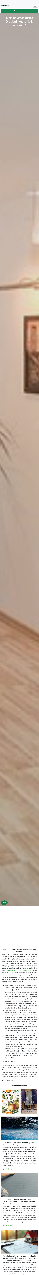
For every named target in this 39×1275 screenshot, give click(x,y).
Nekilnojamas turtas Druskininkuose (19, 970)
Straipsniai (8, 1169)
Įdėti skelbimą (20, 11)
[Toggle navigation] (35, 6)
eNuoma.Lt (7, 6)
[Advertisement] (19, 926)
